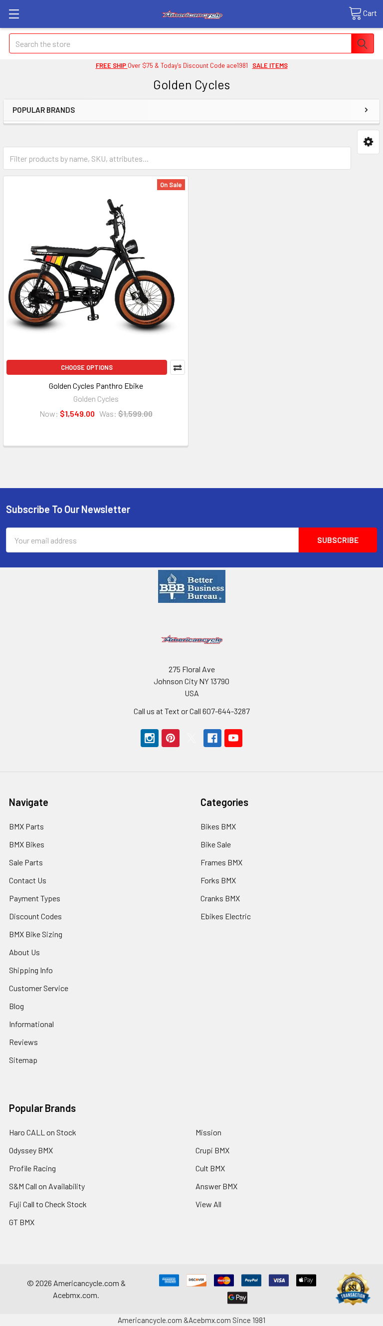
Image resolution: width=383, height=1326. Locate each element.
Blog (16, 1006)
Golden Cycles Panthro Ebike (96, 385)
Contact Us (27, 880)
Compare (177, 367)
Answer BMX (216, 1186)
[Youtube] (233, 738)
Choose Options (87, 367)
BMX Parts (26, 826)
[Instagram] (150, 738)
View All (208, 1204)
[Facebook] (212, 738)
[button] (368, 142)
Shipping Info (31, 970)
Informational (31, 1024)
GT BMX (21, 1222)
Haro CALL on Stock (42, 1132)
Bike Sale (215, 844)
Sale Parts (26, 862)
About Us (24, 952)
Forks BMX (218, 880)
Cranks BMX (220, 898)
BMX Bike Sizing (35, 934)
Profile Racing (32, 1168)
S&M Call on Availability (47, 1186)
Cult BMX (210, 1168)
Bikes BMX (218, 826)
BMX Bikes (26, 844)
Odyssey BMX (31, 1150)
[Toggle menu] (13, 13)
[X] (191, 738)
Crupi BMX (212, 1150)
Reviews (23, 1042)
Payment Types (34, 898)
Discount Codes (35, 916)
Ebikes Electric (225, 916)
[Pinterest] (171, 738)
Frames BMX (221, 862)
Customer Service (38, 988)
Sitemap (23, 1059)
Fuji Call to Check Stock (48, 1204)
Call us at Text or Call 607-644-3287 (192, 711)
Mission (208, 1132)
